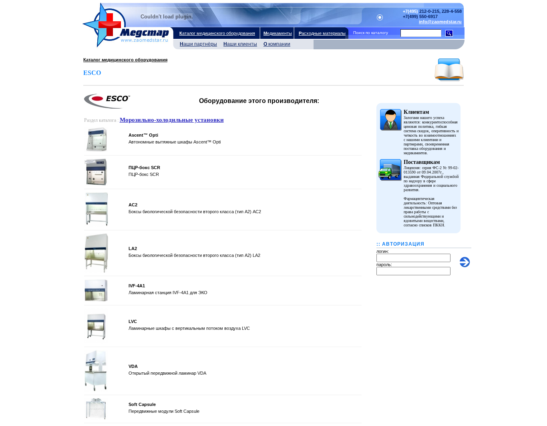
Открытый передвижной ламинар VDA (167, 373)
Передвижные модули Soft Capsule (164, 411)
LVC (133, 321)
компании (276, 44)
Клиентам (416, 112)
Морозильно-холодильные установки (172, 120)
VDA (133, 366)
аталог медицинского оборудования (217, 33)
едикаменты (277, 33)
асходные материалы (322, 33)
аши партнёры (198, 44)
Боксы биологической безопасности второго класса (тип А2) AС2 (195, 211)
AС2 (133, 204)
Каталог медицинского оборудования (125, 59)
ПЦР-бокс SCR (144, 167)
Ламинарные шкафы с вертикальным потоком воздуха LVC (189, 328)
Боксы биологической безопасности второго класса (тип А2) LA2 (194, 255)
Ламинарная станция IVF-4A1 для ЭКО (168, 292)
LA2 (133, 248)
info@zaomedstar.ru (440, 21)
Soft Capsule (142, 404)
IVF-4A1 (137, 285)
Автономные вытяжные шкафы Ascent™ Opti (175, 141)
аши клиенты (240, 44)
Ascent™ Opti (143, 135)
